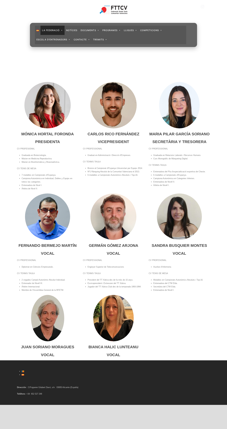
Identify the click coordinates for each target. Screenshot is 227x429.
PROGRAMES (110, 30)
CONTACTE (80, 39)
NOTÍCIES (72, 30)
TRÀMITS (98, 39)
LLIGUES (129, 30)
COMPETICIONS (149, 30)
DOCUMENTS (88, 30)
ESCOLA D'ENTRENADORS (51, 39)
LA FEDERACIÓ (51, 30)
